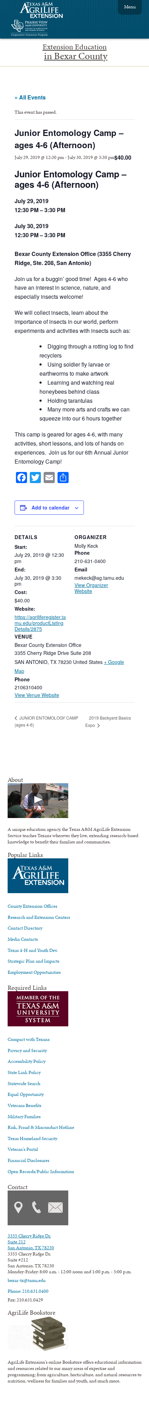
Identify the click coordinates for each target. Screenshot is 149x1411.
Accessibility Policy (26, 1061)
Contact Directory (25, 927)
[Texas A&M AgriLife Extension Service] (45, 11)
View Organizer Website (91, 588)
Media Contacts (23, 939)
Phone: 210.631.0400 (28, 1291)
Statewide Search (24, 1083)
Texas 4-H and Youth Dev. (33, 950)
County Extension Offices (32, 906)
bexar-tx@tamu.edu (26, 1280)
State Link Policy (24, 1072)
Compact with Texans (29, 1039)
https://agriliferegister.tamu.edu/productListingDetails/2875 (40, 623)
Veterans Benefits (24, 1105)
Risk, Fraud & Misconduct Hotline (41, 1127)
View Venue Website (37, 694)
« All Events (30, 97)
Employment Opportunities (34, 972)
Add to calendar (50, 507)
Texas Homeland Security (32, 1138)
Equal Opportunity (26, 1094)
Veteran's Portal (23, 1149)
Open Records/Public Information (41, 1171)
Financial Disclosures (28, 1160)
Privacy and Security (27, 1050)
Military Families (24, 1116)
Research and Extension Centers (39, 917)
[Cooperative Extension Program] (48, 29)
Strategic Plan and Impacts (33, 960)
